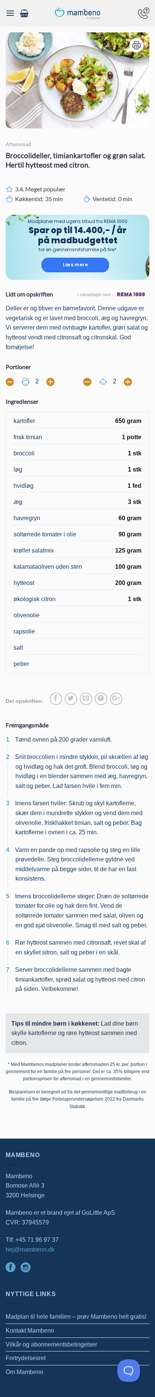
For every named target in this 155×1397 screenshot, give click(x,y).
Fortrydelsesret (26, 1358)
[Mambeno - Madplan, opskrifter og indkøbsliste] (77, 13)
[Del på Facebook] (56, 699)
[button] (10, 13)
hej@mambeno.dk (30, 1249)
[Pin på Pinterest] (101, 699)
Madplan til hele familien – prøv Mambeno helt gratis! (76, 1316)
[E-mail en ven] (86, 699)
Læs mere (75, 264)
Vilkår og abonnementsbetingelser (51, 1344)
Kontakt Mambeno (30, 1330)
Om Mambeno (24, 1372)
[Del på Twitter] (71, 699)
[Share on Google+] (116, 699)
